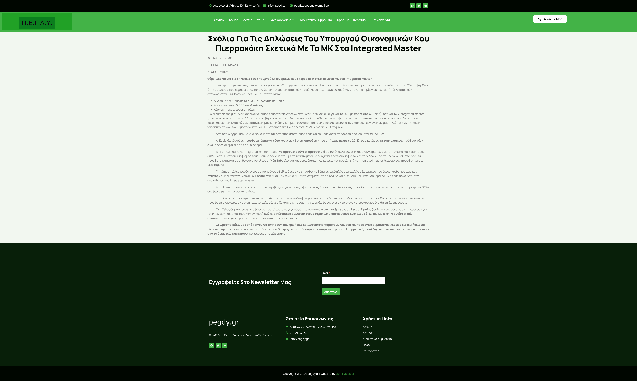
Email (326, 273)
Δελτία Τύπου (252, 20)
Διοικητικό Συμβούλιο (316, 20)
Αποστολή (330, 292)
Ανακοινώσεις (281, 20)
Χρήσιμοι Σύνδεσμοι (352, 20)
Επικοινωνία (381, 20)
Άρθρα (233, 20)
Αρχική (219, 20)
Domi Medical (345, 374)
